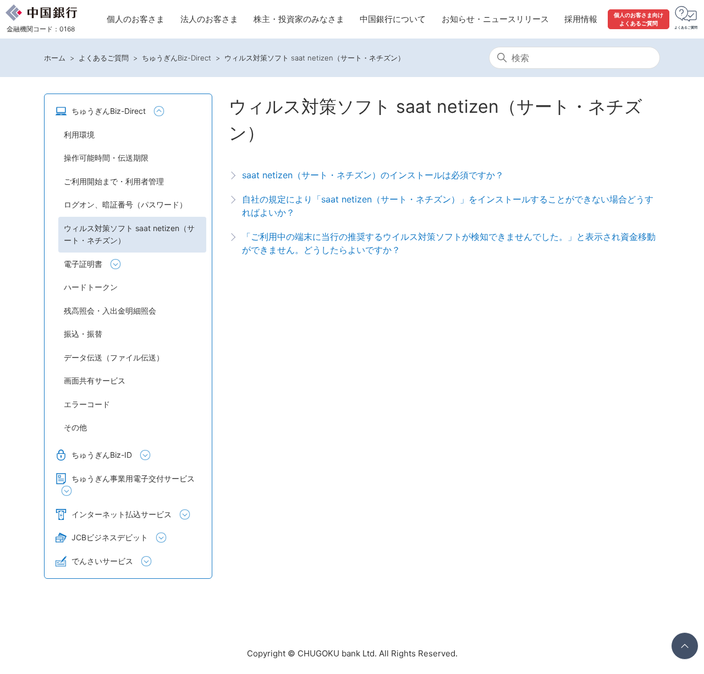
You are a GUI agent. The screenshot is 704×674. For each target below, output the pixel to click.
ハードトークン (91, 287)
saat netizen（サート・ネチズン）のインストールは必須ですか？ (373, 174)
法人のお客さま (209, 19)
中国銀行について (393, 19)
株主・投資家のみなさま (299, 19)
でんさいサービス (102, 561)
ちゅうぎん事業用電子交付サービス (133, 478)
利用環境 (79, 134)
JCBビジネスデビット (110, 537)
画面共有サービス (94, 380)
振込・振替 (83, 333)
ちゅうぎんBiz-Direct (176, 57)
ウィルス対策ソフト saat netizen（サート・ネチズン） (314, 57)
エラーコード (87, 404)
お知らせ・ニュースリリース (495, 19)
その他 (75, 427)
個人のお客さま (135, 19)
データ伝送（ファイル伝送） (114, 357)
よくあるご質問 (104, 57)
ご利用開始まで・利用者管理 (114, 181)
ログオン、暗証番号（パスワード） (125, 204)
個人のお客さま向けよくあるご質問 (638, 19)
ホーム (54, 57)
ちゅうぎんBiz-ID (102, 454)
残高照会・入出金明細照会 (110, 310)
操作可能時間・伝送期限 (106, 157)
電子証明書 (83, 263)
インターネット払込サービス (122, 514)
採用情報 (580, 19)
